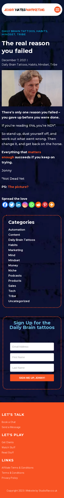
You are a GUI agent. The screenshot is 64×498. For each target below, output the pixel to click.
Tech (12, 291)
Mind (11, 255)
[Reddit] (38, 205)
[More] (52, 205)
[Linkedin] (18, 205)
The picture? (18, 187)
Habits (41, 31)
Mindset (8, 34)
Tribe (21, 34)
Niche (12, 270)
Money (13, 265)
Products (14, 280)
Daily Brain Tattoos (18, 31)
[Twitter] (12, 205)
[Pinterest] (45, 205)
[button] (57, 9)
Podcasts (15, 275)
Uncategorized (19, 301)
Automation (16, 229)
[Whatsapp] (32, 205)
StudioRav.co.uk (48, 490)
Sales (12, 285)
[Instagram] (25, 205)
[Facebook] (5, 205)
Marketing (15, 250)
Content (14, 234)
